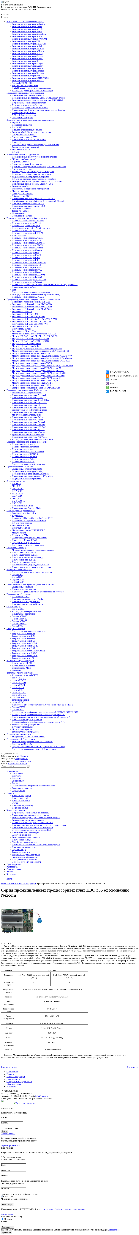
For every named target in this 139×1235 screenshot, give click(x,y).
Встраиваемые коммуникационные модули (32, 174)
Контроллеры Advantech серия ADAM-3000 (32, 304)
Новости (11, 793)
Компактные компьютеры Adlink (27, 46)
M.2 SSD (16, 486)
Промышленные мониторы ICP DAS (29, 427)
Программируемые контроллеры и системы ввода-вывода (33, 299)
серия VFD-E (18, 702)
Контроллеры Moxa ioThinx (24, 331)
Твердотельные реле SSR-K (24, 655)
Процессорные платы (22, 125)
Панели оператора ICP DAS (25, 454)
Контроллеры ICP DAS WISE (25, 326)
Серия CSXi (17, 577)
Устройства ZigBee (20, 211)
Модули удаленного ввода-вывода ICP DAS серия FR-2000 (39, 373)
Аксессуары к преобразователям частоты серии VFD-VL (38, 714)
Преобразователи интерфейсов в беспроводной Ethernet (38, 201)
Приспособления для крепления (27, 719)
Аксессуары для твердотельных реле (29, 631)
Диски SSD (17, 127)
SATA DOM (17, 493)
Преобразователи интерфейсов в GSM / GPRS (33, 198)
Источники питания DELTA (25, 675)
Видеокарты (17, 515)
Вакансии (16, 778)
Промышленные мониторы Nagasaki (29, 407)
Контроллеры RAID (21, 525)
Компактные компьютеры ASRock (28, 51)
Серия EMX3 (18, 579)
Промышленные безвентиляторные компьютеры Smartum (38, 110)
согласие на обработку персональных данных (64, 1209)
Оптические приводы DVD (24, 137)
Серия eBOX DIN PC (22, 83)
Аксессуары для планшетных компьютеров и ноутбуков (38, 592)
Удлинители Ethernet (21, 208)
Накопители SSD (20, 535)
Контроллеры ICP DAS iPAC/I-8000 (28, 316)
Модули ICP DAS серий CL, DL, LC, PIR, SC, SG (35, 336)
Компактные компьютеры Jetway (27, 31)
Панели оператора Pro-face (24, 456)
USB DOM (17, 503)
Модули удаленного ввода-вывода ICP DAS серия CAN (38, 370)
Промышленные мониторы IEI (26, 405)
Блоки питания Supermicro (24, 513)
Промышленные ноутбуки (24, 287)
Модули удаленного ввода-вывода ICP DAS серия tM (36, 378)
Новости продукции (21, 795)
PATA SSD (17, 491)
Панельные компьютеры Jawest (26, 265)
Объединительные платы (23, 135)
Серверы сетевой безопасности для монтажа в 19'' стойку (38, 746)
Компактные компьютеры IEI (25, 61)
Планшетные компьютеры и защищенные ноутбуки (30, 584)
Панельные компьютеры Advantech (28, 243)
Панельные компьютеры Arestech (27, 248)
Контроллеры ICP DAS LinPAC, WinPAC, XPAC (34, 319)
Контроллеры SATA (21, 149)
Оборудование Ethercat (22, 193)
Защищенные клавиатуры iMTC (27, 479)
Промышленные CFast (22, 506)
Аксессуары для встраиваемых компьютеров (32, 90)
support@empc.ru (23, 761)
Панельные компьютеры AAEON (27, 238)
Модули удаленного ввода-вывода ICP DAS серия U (36, 380)
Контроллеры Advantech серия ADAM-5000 (32, 307)
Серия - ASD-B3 (19, 621)
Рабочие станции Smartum (24, 112)
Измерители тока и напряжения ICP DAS (31, 302)
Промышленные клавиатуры (20, 466)
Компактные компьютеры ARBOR (28, 49)
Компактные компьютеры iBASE (27, 58)
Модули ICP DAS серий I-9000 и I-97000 (30, 341)
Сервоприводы (13, 606)
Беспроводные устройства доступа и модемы (33, 171)
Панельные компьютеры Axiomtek (28, 221)
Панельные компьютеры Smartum (27, 105)
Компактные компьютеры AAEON (28, 29)
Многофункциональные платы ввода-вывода (33, 550)
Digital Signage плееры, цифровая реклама (31, 88)
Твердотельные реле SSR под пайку (28, 651)
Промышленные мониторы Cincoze (28, 424)
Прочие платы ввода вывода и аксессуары (31, 567)
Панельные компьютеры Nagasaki (27, 272)
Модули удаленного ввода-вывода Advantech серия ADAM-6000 (42, 358)
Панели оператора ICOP (23, 461)
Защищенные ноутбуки (22, 587)
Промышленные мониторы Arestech (28, 422)
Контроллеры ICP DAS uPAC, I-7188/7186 (31, 321)
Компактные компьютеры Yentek (27, 26)
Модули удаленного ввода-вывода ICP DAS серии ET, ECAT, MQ (42, 365)
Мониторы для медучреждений (26, 415)
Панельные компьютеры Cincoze (27, 250)
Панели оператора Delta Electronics (28, 451)
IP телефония (18, 213)
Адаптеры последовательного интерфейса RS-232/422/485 (39, 166)
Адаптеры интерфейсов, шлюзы (27, 164)
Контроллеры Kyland (21, 329)
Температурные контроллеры (25, 732)
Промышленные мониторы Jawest (27, 397)
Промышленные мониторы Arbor (27, 420)
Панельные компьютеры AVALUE (28, 297)
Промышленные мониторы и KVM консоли (27, 390)
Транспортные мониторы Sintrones (28, 434)
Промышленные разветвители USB (28, 206)
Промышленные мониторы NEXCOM (29, 437)
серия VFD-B (18, 678)
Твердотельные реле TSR (23, 658)
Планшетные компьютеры (24, 589)
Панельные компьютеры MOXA (27, 270)
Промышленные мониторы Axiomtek (29, 395)
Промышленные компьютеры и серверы (25, 93)
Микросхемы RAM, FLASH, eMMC (28, 737)
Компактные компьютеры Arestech (28, 36)
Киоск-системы (19, 235)
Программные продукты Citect (26, 601)
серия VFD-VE (19, 692)
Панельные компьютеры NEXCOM (28, 275)
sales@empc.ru (21, 758)
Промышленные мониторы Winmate (28, 432)
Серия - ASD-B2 (19, 619)
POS (14, 289)
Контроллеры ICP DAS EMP (25, 314)
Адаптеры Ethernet (20, 162)
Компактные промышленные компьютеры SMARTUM (37, 100)
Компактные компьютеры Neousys (28, 73)
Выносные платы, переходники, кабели (30, 565)
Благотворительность (22, 788)
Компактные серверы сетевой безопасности (32, 741)
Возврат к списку (9, 1067)
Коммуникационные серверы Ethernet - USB (32, 184)
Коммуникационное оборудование (23, 154)
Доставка (16, 783)
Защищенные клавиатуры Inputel (27, 469)
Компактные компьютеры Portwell (28, 76)
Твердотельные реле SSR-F (24, 653)
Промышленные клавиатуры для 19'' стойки (32, 476)
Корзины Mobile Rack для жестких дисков (31, 132)
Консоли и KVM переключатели (27, 393)
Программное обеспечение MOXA (28, 203)
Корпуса (16, 122)
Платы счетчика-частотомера (25, 562)
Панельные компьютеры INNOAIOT (29, 262)
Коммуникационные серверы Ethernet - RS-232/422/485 (37, 181)
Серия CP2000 (18, 707)
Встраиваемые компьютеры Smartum (29, 103)
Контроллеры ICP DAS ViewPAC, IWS (30, 324)
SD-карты (16, 498)
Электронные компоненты (19, 734)
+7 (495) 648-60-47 (9, 753)
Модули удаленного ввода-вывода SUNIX (31, 385)
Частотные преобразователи (20, 673)
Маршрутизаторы (20, 191)
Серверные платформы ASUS (26, 542)
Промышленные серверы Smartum (28, 95)
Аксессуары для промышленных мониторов (32, 439)
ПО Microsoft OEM (20, 596)
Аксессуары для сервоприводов (26, 611)
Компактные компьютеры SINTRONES (30, 78)
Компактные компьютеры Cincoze (27, 56)
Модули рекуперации (22, 729)
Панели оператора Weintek (24, 459)
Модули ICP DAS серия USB (25, 346)
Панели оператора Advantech (25, 447)
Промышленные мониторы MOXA (28, 429)
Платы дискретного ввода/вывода (27, 557)
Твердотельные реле (16, 628)
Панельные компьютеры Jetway (26, 230)
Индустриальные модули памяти (27, 130)
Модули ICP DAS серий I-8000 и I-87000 (30, 338)
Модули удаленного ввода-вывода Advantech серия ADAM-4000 (42, 356)
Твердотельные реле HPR (24, 638)
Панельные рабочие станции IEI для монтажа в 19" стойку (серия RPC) (45, 284)
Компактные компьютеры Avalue (27, 53)
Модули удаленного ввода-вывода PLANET (32, 383)
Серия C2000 (18, 709)
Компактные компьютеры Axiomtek (28, 24)
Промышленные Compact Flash (26, 508)
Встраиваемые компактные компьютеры (25, 21)
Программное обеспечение (19, 594)
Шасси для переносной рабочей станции (31, 228)
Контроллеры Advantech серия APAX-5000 (32, 309)
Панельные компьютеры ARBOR (27, 245)
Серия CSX (17, 574)
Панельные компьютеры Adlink (26, 240)
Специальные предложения (19, 1081)
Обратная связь (14, 869)
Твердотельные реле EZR (23, 636)
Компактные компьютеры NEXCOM (29, 44)
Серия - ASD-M (19, 623)
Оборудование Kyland (22, 216)
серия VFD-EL (19, 685)
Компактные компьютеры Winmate (28, 80)
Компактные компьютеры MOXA (27, 68)
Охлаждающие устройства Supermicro (29, 537)
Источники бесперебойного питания (29, 520)
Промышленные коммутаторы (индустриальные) (34, 157)
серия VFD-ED (19, 682)
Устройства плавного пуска (19, 569)
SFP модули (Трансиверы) (24, 159)
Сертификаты (18, 790)
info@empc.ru (23, 756)
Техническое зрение (21, 700)
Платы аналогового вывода (24, 555)
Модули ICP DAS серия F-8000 (26, 343)
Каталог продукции (16, 810)
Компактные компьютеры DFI (26, 41)
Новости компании (21, 800)
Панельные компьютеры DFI (25, 252)
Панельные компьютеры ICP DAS (27, 233)
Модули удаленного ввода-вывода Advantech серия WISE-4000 (41, 361)
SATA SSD (17, 496)
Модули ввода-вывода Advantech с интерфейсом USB (37, 348)
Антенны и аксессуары (22, 169)
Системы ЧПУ (18, 697)
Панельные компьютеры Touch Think (29, 279)
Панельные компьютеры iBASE (26, 255)
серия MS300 (18, 609)
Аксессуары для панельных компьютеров (31, 292)
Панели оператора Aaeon (23, 444)
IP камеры (16, 670)
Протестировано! (20, 798)
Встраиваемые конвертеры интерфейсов (30, 176)
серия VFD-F (18, 687)
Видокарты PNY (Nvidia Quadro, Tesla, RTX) (32, 518)
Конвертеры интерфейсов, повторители (30, 189)
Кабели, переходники (22, 523)
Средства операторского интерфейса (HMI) (27, 442)
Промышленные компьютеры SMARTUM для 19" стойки (38, 98)
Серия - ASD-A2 (19, 616)
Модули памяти (19, 533)
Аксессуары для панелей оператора (28, 464)
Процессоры (17, 142)
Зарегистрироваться (10, 1145)
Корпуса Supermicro (21, 528)
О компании (12, 771)
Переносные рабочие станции (26, 225)
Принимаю (6, 1232)
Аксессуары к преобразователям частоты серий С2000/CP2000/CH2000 (45, 712)
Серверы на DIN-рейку (22, 744)
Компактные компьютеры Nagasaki (28, 71)
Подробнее (114, 1230)
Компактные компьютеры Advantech (29, 34)
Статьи (15, 803)
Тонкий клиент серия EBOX (25, 85)
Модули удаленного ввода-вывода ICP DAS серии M (36, 368)
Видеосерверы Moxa (21, 668)
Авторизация (7, 1214)
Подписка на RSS (20, 808)
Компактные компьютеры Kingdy (27, 63)
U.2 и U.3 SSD (18, 501)
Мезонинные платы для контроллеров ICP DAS (34, 334)
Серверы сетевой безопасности (21, 739)
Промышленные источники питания (29, 139)
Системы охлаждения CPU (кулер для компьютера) (35, 144)
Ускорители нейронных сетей (25, 147)
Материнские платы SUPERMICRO (28, 530)
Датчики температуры (22, 727)
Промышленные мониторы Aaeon (27, 412)
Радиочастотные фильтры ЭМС (26, 724)
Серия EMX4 (18, 582)
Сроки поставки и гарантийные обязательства (33, 786)
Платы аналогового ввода (24, 552)
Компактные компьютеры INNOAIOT (29, 39)
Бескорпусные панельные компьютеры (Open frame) (36, 294)
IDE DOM (16, 483)
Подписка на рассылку (22, 805)
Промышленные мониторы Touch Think (30, 400)
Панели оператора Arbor (23, 449)
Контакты (16, 776)
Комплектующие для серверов (21, 510)
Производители (14, 864)
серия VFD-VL (19, 695)
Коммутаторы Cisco (21, 186)
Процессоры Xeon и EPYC (24, 540)
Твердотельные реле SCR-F (24, 643)
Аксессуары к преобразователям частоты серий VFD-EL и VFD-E (42, 705)
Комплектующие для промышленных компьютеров (30, 120)
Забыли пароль (8, 1133)
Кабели (15, 152)
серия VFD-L (18, 690)
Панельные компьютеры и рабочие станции (27, 218)
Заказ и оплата (18, 781)
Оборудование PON (21, 196)
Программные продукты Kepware (27, 604)
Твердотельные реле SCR (23, 641)
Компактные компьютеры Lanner (27, 66)
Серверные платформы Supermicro (28, 545)
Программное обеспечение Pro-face (28, 599)
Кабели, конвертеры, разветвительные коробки (34, 179)
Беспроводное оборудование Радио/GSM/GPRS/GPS (36, 388)
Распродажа (12, 867)
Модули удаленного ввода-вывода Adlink (31, 353)
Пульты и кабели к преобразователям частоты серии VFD (38, 722)
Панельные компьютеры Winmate (27, 282)
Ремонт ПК (12, 872)
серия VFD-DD (19, 680)
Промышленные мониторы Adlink (28, 417)
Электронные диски (16, 481)
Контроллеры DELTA (22, 311)
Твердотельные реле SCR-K (25, 646)
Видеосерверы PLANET (23, 663)
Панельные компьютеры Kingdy (27, 267)
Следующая (132, 1067)
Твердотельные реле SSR (23, 648)
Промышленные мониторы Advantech (29, 402)
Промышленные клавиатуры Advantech (30, 474)
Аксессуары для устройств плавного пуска (32, 572)
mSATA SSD (17, 488)
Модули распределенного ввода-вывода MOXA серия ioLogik (40, 351)
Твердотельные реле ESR (23, 633)
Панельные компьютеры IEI (25, 260)
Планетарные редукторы (23, 614)
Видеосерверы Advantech (23, 665)
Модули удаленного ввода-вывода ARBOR (32, 363)
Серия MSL (17, 626)
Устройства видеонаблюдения (20, 660)
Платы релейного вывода (24, 560)
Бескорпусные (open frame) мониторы (29, 410)
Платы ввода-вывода (16, 547)
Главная (4, 883)
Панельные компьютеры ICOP (26, 257)
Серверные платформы (22, 117)
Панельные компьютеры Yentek (26, 223)
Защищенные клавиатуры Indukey (27, 471)
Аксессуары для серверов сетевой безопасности (34, 749)
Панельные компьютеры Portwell (27, 277)
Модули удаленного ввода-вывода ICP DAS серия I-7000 (38, 375)
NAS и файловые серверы (24, 115)
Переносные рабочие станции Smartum (30, 107)
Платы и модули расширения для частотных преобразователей (41, 717)
